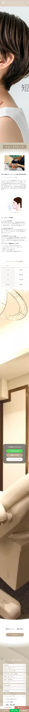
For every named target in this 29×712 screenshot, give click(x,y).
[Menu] (26, 2)
